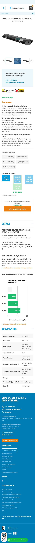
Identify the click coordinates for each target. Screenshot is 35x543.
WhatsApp (8, 412)
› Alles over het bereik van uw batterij (14, 324)
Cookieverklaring (6, 467)
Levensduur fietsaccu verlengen (11, 497)
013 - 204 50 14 (11, 80)
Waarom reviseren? (7, 500)
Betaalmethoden (6, 462)
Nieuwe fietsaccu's (7, 489)
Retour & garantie (7, 459)
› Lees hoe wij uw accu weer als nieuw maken (17, 268)
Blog (3, 511)
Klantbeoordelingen (7, 492)
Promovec (7, 102)
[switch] (4, 540)
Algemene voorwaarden (8, 464)
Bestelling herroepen (7, 456)
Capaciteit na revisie (8, 173)
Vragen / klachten (7, 454)
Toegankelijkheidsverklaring (9, 472)
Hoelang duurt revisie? (8, 505)
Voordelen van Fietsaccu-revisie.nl (11, 495)
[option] (17, 39)
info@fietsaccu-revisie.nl (15, 82)
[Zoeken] (33, 13)
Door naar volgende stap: (17, 209)
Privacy (4, 470)
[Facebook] (2, 480)
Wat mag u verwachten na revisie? (11, 503)
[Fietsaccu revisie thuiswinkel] (8, 91)
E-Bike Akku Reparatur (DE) (9, 508)
